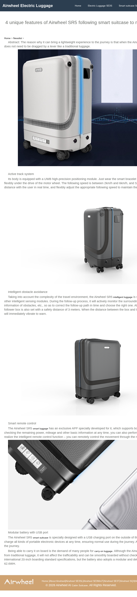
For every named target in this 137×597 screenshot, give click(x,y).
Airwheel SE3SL (74, 581)
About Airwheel (57, 581)
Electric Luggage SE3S (100, 5)
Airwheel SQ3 (127, 581)
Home (78, 5)
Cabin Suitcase (80, 585)
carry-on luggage (103, 551)
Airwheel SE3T (111, 581)
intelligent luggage (122, 297)
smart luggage (40, 428)
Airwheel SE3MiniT (93, 581)
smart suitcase (40, 537)
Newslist (17, 38)
